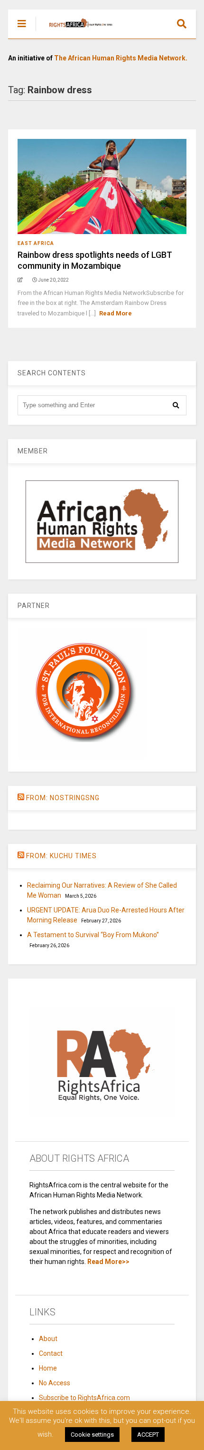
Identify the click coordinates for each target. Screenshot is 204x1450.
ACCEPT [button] (148, 1434)
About (48, 1338)
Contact (51, 1353)
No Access (54, 1383)
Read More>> (108, 1261)
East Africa (36, 243)
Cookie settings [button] (92, 1434)
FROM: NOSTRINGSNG (63, 798)
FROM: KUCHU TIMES (61, 856)
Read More (115, 313)
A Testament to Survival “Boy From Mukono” (93, 935)
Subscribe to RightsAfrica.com (84, 1397)
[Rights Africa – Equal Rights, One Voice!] (76, 31)
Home (48, 1368)
